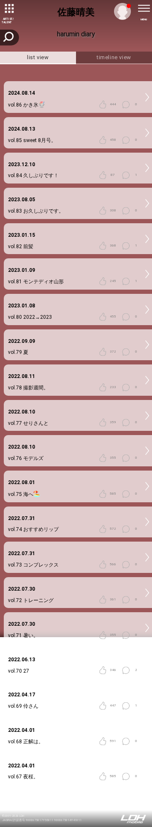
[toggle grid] (8, 8)
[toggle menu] (143, 8)
